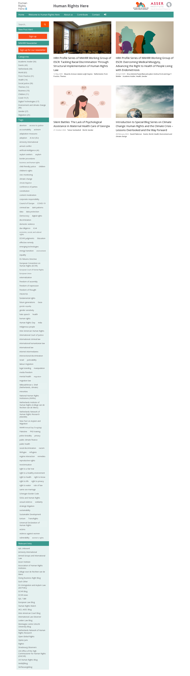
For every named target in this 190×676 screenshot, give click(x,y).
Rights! (21, 643)
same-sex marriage (28, 489)
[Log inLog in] (105, 14)
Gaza (40, 302)
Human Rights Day (27, 322)
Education (41, 238)
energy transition (27, 251)
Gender (23, 111)
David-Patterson (136, 134)
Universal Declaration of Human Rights (30, 523)
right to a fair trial (27, 469)
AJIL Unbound (24, 548)
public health (25, 444)
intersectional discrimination (31, 356)
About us (68, 14)
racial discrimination (28, 448)
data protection (32, 211)
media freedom (26, 372)
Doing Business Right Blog (29, 578)
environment (41, 251)
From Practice (26, 76)
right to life (24, 481)
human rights (25, 318)
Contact (96, 14)
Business (24, 90)
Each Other (23, 581)
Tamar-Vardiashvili (74, 130)
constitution (24, 191)
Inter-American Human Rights (32, 331)
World (22, 72)
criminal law (24, 207)
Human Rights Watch (27, 606)
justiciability (31, 360)
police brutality (26, 435)
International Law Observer (29, 617)
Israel (22, 360)
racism (41, 448)
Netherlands (25, 69)
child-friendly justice (28, 166)
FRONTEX (24, 294)
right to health (25, 477)
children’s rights (26, 170)
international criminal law (30, 339)
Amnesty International (29, 142)
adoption (23, 138)
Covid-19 (23, 98)
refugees (33, 452)
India (40, 322)
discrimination (25, 220)
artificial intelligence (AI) (29, 150)
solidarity (39, 502)
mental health (25, 376)
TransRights (33, 518)
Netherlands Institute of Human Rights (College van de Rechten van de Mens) (32, 405)
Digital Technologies (28, 101)
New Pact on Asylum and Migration (30, 422)
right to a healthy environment (32, 473)
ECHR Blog (22, 591)
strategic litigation (27, 506)
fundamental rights (27, 298)
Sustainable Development (30, 514)
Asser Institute (24, 562)
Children (23, 94)
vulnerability (24, 537)
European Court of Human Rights (32, 270)
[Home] (22, 5)
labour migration (26, 364)
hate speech (25, 314)
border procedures (27, 158)
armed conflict (26, 146)
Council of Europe (27, 203)
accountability (25, 129)
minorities (24, 391)
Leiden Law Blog (25, 620)
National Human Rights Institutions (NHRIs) (29, 396)
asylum (38, 154)
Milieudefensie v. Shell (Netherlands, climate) (29, 386)
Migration (24, 115)
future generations (27, 302)
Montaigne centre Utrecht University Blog (29, 625)
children (42, 166)
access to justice (36, 125)
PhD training (35, 431)
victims (22, 529)
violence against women (30, 533)
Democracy (24, 216)
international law (26, 347)
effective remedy (26, 242)
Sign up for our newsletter (33, 50)
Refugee (23, 452)
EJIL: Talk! (22, 598)
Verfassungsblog (25, 667)
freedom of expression (29, 285)
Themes (23, 87)
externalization (26, 277)
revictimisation (26, 464)
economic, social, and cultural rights (30, 233)
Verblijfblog (23, 663)
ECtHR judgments (27, 238)
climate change (26, 179)
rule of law (38, 485)
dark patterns (37, 207)
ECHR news (23, 595)
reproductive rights (27, 460)
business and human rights (30, 162)
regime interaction (27, 456)
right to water (25, 485)
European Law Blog (26, 602)
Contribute (82, 14)
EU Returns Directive (28, 259)
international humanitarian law (32, 343)
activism (37, 129)
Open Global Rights (26, 636)
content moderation (28, 195)
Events (23, 65)
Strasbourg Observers (27, 647)
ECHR (35, 228)
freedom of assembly (28, 281)
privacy (37, 435)
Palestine (23, 431)
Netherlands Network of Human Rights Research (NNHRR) (30, 414)
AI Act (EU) (34, 138)
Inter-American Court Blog (29, 613)
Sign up (32, 36)
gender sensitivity (27, 310)
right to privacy (37, 481)
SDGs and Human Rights (30, 498)
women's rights (38, 538)
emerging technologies (29, 246)
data (21, 211)
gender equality (25, 306)
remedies (41, 456)
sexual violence (26, 502)
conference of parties (28, 187)
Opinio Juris (23, 640)
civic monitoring (26, 174)
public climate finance (28, 440)
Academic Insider (27, 61)
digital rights (37, 216)
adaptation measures (28, 133)
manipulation (39, 368)
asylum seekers (26, 154)
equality (23, 255)
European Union (25, 273)
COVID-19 (41, 203)
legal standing (25, 368)
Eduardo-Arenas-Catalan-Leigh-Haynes (78, 74)
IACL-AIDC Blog (25, 609)
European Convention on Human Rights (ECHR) (30, 264)
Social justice (25, 83)
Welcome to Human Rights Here (44, 14)
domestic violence (27, 224)
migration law (25, 380)
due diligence (25, 228)
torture (22, 518)
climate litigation (26, 183)
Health (23, 79)
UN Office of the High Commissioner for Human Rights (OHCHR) (32, 653)
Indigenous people (27, 327)
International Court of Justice (32, 335)
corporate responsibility (29, 199)
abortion (23, 125)
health (35, 314)
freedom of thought (28, 290)
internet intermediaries (29, 351)
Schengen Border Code (29, 493)
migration (37, 376)
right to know (39, 477)
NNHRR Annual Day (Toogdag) (31, 427)
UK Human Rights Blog (27, 660)
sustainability (25, 510)
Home (21, 14)
